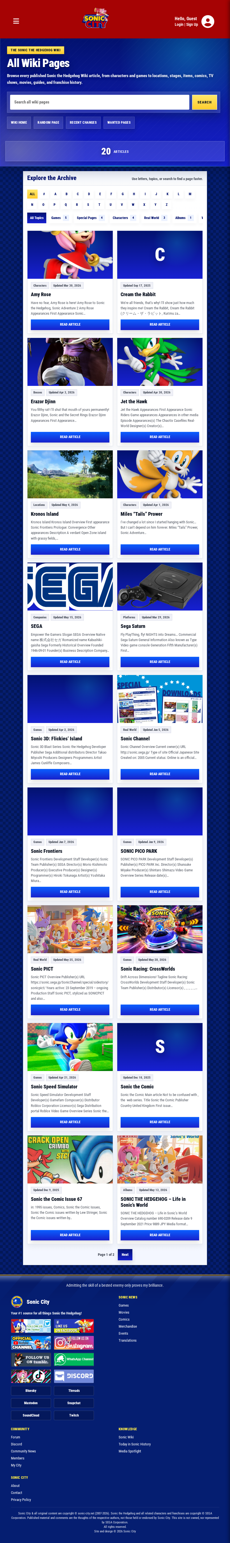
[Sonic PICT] (70, 929)
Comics (124, 1319)
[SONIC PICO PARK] (160, 811)
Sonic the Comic (137, 1087)
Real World (154, 218)
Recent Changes (83, 123)
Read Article (70, 324)
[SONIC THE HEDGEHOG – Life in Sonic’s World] (160, 1159)
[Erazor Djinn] (70, 362)
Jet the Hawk (134, 401)
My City (16, 1465)
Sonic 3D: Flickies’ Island (56, 738)
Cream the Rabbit (138, 294)
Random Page (48, 123)
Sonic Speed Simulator (54, 1087)
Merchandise (128, 1326)
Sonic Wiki (126, 1437)
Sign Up (192, 24)
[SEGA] (70, 587)
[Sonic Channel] (160, 699)
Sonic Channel (135, 738)
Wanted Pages (119, 123)
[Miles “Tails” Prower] (160, 474)
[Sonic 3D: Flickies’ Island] (70, 699)
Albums (183, 218)
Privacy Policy (21, 1500)
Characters (123, 218)
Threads (74, 1391)
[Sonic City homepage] (95, 22)
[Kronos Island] (70, 474)
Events (123, 1333)
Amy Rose (41, 294)
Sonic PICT (42, 969)
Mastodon (31, 1403)
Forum (15, 1437)
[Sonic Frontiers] (70, 811)
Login (179, 24)
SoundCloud (31, 1415)
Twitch (74, 1415)
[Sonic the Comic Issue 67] (70, 1159)
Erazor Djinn (43, 401)
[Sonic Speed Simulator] (70, 1047)
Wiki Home (19, 123)
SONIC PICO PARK (139, 851)
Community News (23, 1451)
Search (204, 102)
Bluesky (31, 1391)
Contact (16, 1493)
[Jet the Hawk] (160, 362)
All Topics (36, 218)
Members (17, 1458)
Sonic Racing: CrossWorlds (148, 969)
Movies (124, 1312)
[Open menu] (16, 21)
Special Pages (90, 218)
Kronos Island (45, 514)
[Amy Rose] (70, 255)
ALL (32, 194)
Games (59, 218)
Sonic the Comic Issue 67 (56, 1199)
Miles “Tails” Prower (141, 514)
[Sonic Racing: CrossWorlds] (160, 929)
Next (125, 1254)
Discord (16, 1444)
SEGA (36, 626)
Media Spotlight (130, 1451)
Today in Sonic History (135, 1444)
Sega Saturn (133, 626)
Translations (128, 1340)
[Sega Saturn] (160, 587)
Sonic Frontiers (46, 851)
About (15, 1486)
